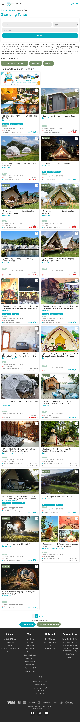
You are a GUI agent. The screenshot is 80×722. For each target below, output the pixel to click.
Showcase (70, 657)
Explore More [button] (27, 624)
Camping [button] (10, 645)
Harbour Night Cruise (30, 668)
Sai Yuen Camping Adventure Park (14, 63)
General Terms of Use (40, 681)
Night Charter (30, 645)
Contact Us (40, 693)
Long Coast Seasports (10, 500)
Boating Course (30, 661)
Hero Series (30, 639)
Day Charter (30, 642)
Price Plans (70, 654)
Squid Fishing (30, 648)
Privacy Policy (40, 685)
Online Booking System (70, 639)
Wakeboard (30, 658)
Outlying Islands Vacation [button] (10, 648)
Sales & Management (70, 645)
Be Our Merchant (50, 642)
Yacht (30, 634)
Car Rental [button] (10, 642)
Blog (50, 645)
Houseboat (30, 665)
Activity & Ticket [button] (10, 639)
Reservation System (70, 642)
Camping (12, 10)
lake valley (47, 118)
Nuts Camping (48, 358)
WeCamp (48, 63)
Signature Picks (30, 671)
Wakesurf (30, 652)
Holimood (4, 10)
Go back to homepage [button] (49, 624)
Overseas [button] (10, 652)
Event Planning (50, 639)
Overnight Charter (30, 655)
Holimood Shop (50, 648)
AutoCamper (35, 63)
